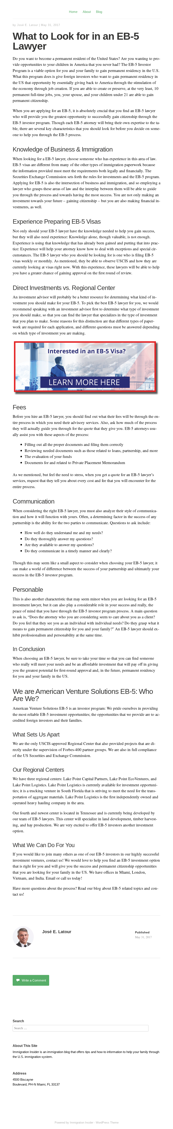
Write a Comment (34, 980)
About (87, 12)
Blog (99, 12)
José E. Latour (27, 25)
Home (73, 12)
